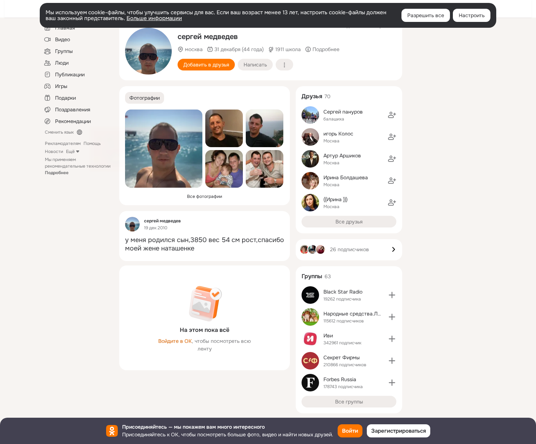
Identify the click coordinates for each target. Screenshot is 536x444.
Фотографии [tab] (144, 98)
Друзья (312, 96)
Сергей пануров (343, 111)
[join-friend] (392, 115)
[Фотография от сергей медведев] (148, 51)
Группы (312, 276)
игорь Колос (338, 133)
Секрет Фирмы (341, 357)
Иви (328, 335)
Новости (54, 151)
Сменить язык (59, 132)
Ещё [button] (70, 151)
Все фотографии (204, 196)
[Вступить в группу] (392, 295)
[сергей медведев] (132, 224)
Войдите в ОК (175, 341)
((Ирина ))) (335, 199)
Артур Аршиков (342, 155)
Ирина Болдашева (345, 177)
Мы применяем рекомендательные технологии (77, 166)
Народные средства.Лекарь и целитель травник (382, 313)
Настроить (472, 15)
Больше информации (154, 18)
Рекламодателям (63, 143)
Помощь (92, 143)
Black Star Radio (342, 291)
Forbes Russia (339, 379)
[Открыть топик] (205, 244)
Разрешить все (425, 15)
